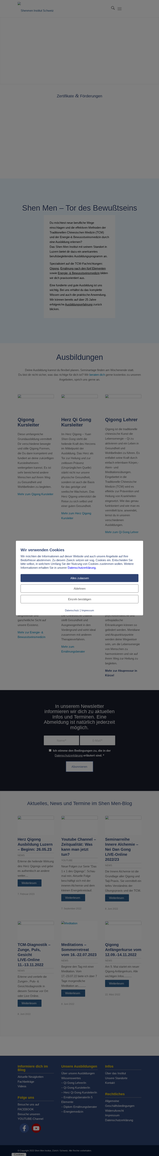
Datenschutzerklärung (82, 567)
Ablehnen (80, 588)
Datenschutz (72, 610)
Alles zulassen (79, 578)
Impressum (87, 610)
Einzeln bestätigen (79, 599)
